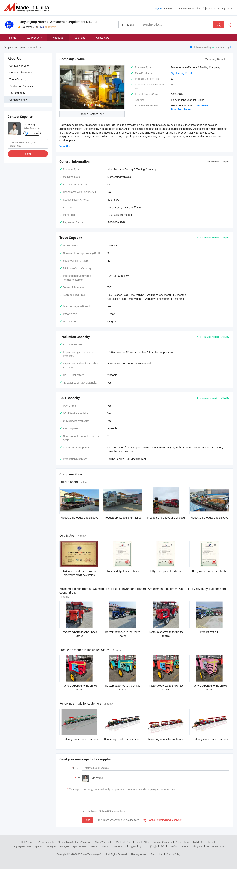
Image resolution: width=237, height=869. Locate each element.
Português (51, 846)
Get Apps (211, 8)
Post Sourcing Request (229, 24)
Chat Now (34, 133)
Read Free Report (181, 109)
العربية (132, 846)
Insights (212, 842)
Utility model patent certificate (123, 571)
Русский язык (80, 846)
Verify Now (202, 105)
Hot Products (27, 842)
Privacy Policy (173, 854)
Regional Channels (162, 842)
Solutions (79, 37)
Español (38, 846)
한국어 (142, 846)
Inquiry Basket (217, 59)
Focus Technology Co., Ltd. (94, 854)
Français (64, 846)
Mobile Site (198, 842)
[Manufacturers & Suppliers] (27, 7)
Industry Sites (142, 842)
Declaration (157, 854)
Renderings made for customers (79, 739)
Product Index (182, 842)
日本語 (153, 846)
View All (64, 146)
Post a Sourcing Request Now (162, 820)
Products (36, 37)
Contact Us (102, 37)
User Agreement (139, 854)
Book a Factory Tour (92, 114)
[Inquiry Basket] (199, 8)
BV (231, 47)
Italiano (94, 846)
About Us (58, 37)
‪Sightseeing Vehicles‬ (182, 73)
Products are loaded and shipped (79, 517)
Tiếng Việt (197, 846)
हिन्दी (163, 846)
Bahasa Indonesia (215, 846)
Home (12, 37)
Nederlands (120, 846)
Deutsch (106, 846)
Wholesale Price (124, 842)
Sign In (158, 8)
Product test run (209, 632)
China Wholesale (103, 842)
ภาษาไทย (173, 846)
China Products (46, 842)
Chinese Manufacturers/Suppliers (74, 842)
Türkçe (185, 846)
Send (28, 153)
